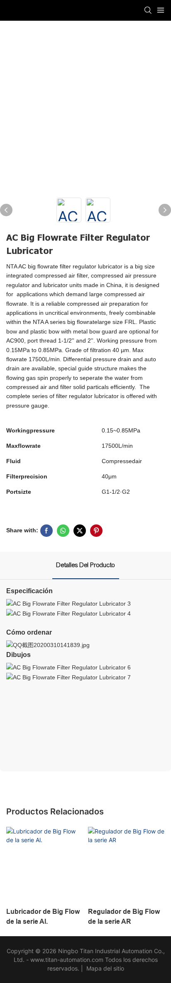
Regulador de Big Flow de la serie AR (124, 916)
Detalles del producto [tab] (85, 565)
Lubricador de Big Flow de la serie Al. (43, 916)
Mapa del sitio (104, 968)
